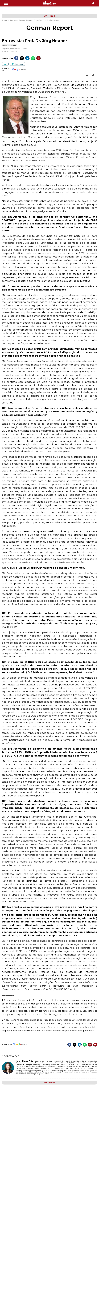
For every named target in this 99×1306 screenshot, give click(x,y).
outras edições (49, 1082)
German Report (49, 27)
